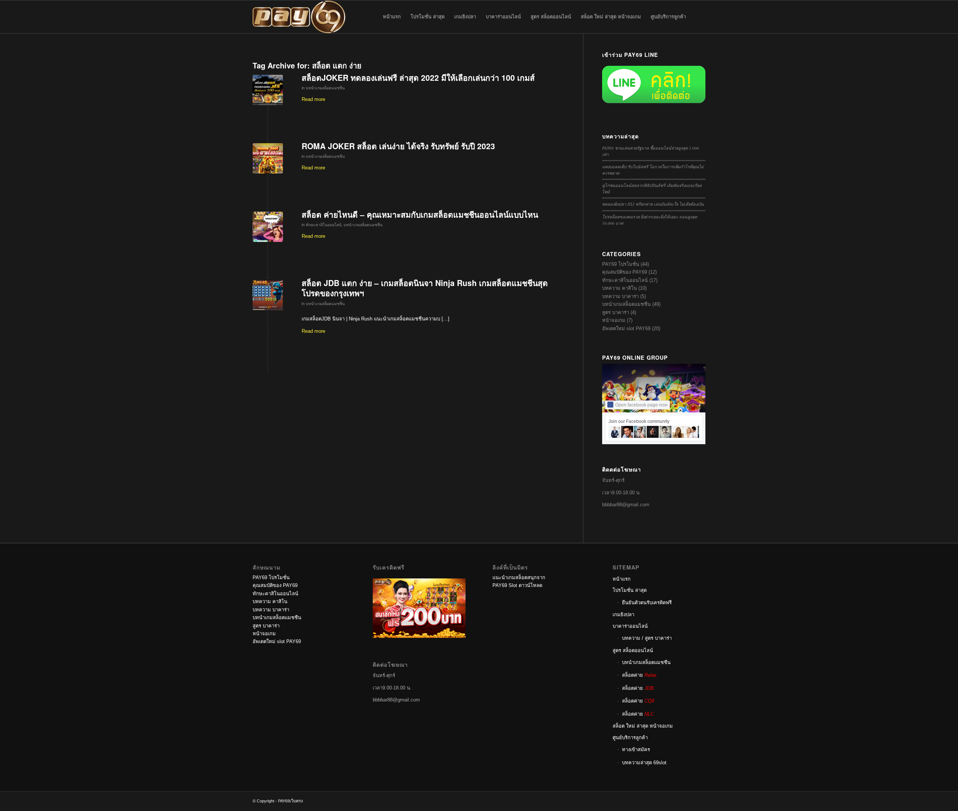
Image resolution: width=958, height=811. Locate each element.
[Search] (698, 16)
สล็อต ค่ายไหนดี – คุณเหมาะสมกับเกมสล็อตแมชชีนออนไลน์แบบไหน (420, 214)
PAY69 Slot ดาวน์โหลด (517, 585)
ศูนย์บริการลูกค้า (630, 737)
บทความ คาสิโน (619, 288)
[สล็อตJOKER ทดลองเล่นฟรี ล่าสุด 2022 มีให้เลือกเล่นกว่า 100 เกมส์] (268, 90)
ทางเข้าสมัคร (636, 749)
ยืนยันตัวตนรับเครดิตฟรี (647, 602)
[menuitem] (392, 16)
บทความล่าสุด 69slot (644, 762)
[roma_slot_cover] (268, 158)
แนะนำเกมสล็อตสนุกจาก (518, 577)
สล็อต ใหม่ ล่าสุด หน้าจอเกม (643, 726)
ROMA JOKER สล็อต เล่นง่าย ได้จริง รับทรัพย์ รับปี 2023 (398, 145)
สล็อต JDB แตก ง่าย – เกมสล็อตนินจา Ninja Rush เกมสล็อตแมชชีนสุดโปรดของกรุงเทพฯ (425, 287)
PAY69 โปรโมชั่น (620, 264)
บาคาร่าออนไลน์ (630, 626)
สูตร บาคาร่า (615, 312)
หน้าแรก (622, 579)
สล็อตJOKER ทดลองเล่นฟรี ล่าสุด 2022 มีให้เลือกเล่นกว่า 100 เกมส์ (418, 77)
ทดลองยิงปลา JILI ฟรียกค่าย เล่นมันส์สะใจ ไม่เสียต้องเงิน (653, 204)
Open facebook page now (641, 405)
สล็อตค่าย (639, 675)
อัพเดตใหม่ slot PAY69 (626, 328)
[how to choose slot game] (268, 227)
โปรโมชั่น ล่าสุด (630, 590)
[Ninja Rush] (268, 295)
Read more (313, 99)
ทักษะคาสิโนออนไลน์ (323, 224)
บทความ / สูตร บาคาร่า (647, 638)
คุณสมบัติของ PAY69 (624, 272)
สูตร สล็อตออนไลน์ (633, 650)
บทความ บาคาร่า (620, 296)
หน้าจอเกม (613, 320)
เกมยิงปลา (623, 614)
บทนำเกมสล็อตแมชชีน (325, 88)
